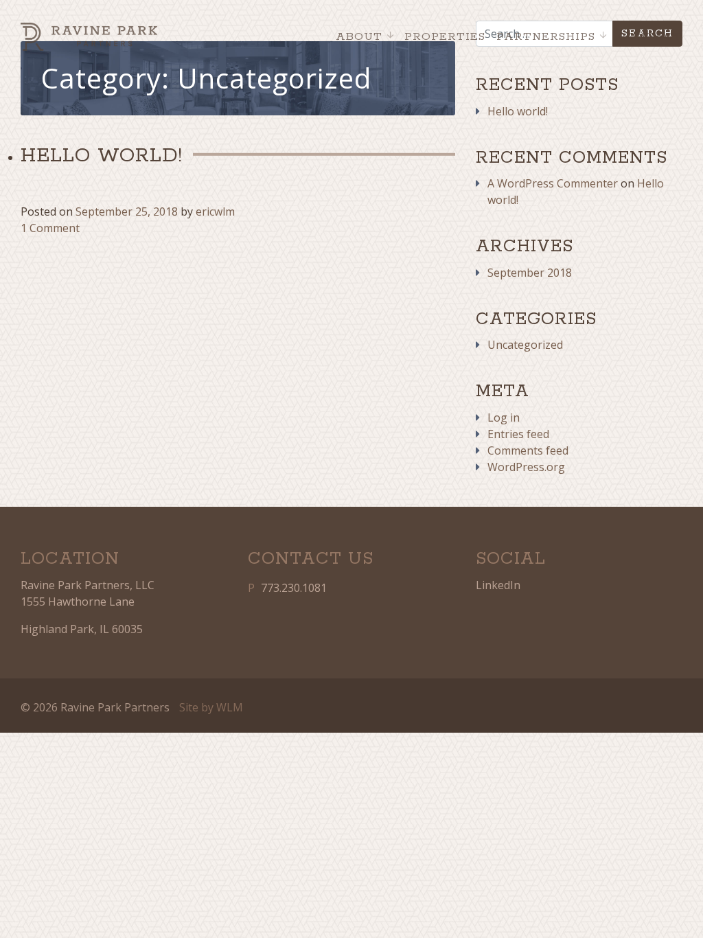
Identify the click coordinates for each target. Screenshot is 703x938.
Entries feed (518, 434)
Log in (503, 417)
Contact (650, 37)
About (359, 37)
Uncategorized (525, 344)
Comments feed (527, 450)
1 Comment (50, 228)
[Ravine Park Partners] (89, 37)
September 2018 (529, 272)
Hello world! (517, 111)
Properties (444, 37)
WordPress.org (526, 466)
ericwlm (215, 211)
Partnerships (545, 37)
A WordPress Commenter (552, 183)
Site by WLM (211, 707)
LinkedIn (498, 585)
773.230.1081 (294, 587)
